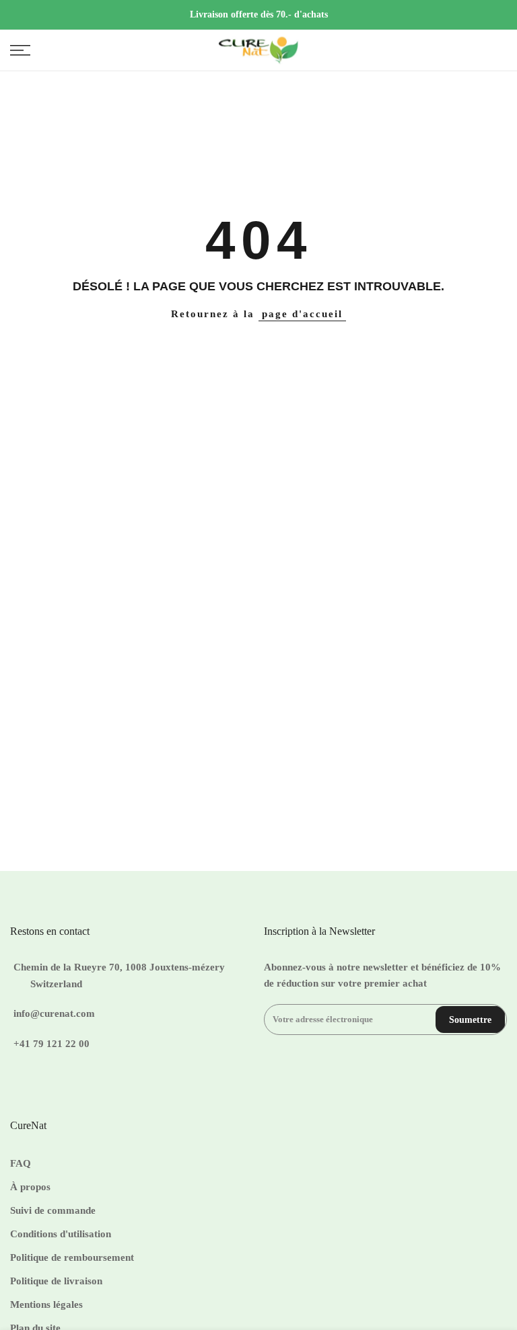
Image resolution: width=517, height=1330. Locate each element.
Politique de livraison (56, 1281)
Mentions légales (46, 1304)
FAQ (20, 1163)
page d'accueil (302, 313)
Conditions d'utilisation (60, 1234)
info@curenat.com (54, 1013)
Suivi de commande (53, 1210)
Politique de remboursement (72, 1257)
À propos (30, 1186)
